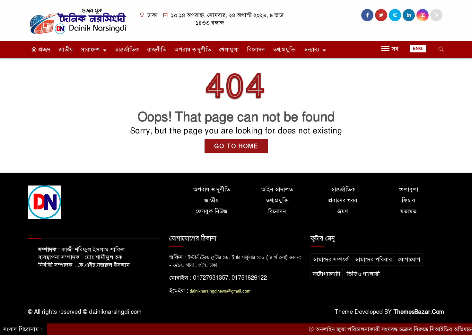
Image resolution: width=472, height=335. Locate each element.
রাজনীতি (156, 49)
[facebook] (367, 15)
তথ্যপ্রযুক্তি (284, 49)
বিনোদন (256, 49)
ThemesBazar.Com (418, 311)
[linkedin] (409, 15)
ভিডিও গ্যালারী (363, 273)
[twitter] (381, 15)
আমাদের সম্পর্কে (331, 259)
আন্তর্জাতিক (127, 49)
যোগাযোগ (409, 259)
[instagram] (395, 15)
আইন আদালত (277, 189)
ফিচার (408, 200)
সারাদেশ (90, 49)
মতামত (408, 211)
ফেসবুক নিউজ (211, 211)
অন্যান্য (311, 49)
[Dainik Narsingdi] (77, 19)
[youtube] (422, 15)
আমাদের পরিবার (373, 259)
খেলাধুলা (229, 49)
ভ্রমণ (342, 211)
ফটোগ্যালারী (326, 273)
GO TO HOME (236, 146)
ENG (418, 48)
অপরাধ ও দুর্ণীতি (192, 49)
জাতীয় (65, 49)
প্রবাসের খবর (342, 200)
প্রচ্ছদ (43, 49)
